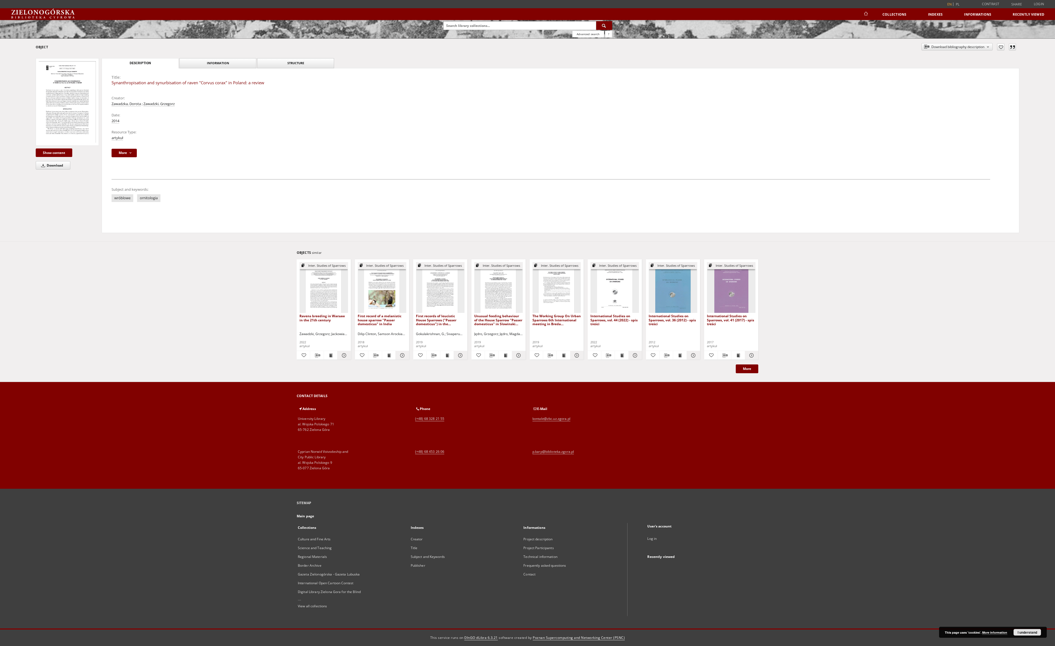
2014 (115, 121)
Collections (894, 14)
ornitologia (149, 198)
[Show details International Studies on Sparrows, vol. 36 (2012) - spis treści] (692, 355)
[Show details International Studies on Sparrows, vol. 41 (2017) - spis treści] (750, 355)
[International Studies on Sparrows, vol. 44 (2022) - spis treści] (615, 287)
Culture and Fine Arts (314, 539)
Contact (529, 574)
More (747, 368)
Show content (54, 152)
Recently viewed (1028, 14)
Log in (652, 538)
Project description (538, 539)
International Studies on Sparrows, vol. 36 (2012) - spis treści (672, 320)
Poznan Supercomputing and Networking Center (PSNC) (579, 637)
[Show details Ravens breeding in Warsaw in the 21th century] (343, 355)
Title (414, 548)
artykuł (117, 138)
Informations (977, 14)
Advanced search (588, 34)
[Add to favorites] (1000, 46)
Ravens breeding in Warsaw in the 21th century (322, 318)
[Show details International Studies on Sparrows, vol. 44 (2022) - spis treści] (634, 355)
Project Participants (538, 548)
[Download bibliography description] (316, 355)
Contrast (991, 4)
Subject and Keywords (428, 556)
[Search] (604, 25)
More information (994, 632)
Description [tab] (140, 63)
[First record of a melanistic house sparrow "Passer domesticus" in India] (382, 287)
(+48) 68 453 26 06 (429, 451)
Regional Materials (312, 556)
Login (1039, 4)
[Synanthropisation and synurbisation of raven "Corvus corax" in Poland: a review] (67, 102)
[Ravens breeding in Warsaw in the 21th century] (324, 287)
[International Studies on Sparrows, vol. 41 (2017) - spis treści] (731, 287)
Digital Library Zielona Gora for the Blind (329, 591)
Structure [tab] (295, 63)
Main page (305, 516)
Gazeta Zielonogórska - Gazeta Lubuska (329, 574)
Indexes (935, 14)
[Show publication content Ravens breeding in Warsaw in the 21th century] (330, 355)
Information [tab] (218, 63)
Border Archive (309, 565)
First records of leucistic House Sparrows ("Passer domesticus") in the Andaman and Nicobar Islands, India (436, 320)
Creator (417, 539)
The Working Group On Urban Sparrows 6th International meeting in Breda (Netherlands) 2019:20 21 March (556, 320)
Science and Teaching (315, 548)
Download (54, 165)
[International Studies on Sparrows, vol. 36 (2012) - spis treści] (673, 287)
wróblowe (122, 198)
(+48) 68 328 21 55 (429, 418)
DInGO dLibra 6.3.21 (481, 637)
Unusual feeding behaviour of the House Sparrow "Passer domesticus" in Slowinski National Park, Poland (498, 320)
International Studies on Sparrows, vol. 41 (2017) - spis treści (730, 320)
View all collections (312, 606)
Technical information (540, 556)
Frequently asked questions (544, 565)
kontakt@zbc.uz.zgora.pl (551, 418)
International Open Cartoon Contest (325, 583)
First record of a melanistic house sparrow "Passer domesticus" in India (379, 320)
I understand (1027, 632)
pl (958, 4)
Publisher (418, 565)
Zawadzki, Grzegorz (159, 104)
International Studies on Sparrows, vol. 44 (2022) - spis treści (614, 320)
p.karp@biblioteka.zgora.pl (553, 451)
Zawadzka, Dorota (126, 104)
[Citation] (1012, 46)
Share (1016, 4)
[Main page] (865, 14)
